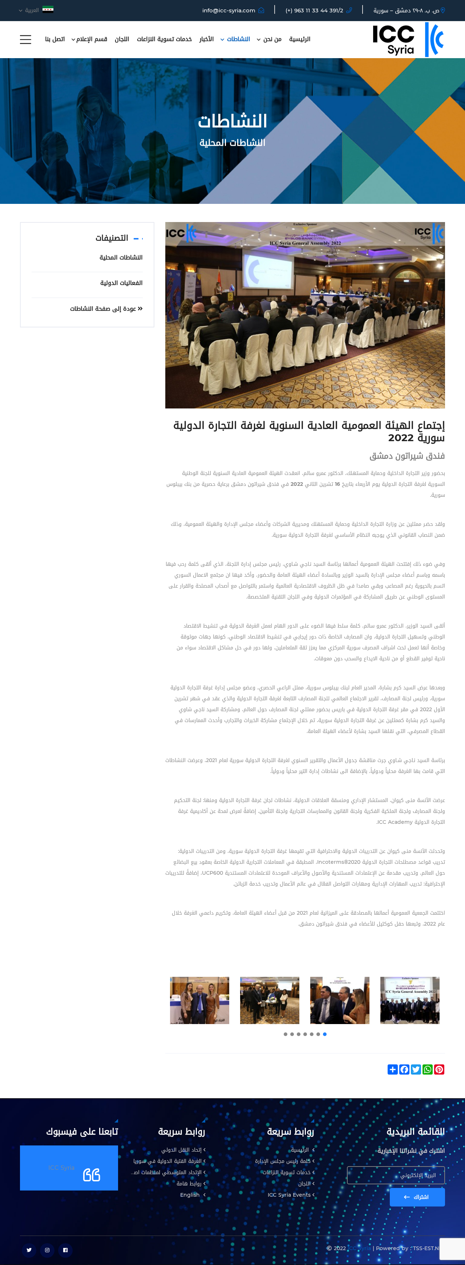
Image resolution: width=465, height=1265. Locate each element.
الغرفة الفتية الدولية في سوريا (167, 1161)
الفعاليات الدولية (121, 283)
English (191, 1195)
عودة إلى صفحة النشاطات (104, 308)
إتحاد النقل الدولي (181, 1150)
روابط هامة (189, 1184)
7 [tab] (285, 1034)
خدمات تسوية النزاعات (164, 39)
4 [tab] (305, 1034)
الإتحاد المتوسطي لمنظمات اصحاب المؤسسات (151, 1172)
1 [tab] (325, 1034)
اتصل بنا (55, 39)
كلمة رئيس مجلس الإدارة (283, 1161)
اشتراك (420, 1197)
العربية (31, 10)
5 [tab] (298, 1034)
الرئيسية (300, 39)
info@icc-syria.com (228, 10)
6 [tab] (292, 1034)
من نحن (272, 39)
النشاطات (237, 39)
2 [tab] (318, 1034)
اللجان (122, 39)
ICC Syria (61, 1167)
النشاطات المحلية (121, 257)
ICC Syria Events (289, 1195)
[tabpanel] (410, 1000)
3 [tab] (312, 1034)
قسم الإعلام (91, 39)
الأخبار (206, 39)
